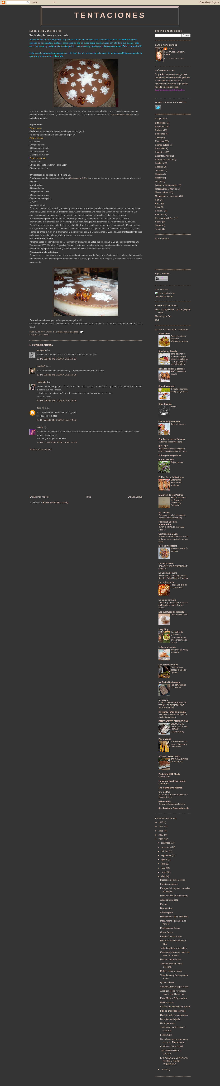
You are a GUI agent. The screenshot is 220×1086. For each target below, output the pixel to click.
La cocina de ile (166, 582)
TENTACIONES (110, 15)
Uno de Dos (164, 792)
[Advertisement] (53, 473)
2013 (161, 822)
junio (163, 868)
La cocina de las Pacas (121, 114)
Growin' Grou (164, 777)
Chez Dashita (165, 404)
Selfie (173, 407)
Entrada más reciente (39, 497)
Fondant (159, 163)
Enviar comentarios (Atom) (55, 502)
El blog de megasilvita (169, 455)
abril (163, 876)
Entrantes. (160, 152)
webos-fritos (164, 801)
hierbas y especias (167, 546)
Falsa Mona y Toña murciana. (174, 998)
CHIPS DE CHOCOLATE (172, 1046)
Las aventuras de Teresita (171, 612)
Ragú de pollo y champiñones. (174, 1015)
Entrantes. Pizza (163, 156)
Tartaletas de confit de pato (170, 442)
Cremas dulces (162, 145)
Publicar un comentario (40, 449)
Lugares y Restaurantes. (166, 185)
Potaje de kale (177, 462)
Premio (163, 904)
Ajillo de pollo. (166, 912)
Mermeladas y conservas (167, 196)
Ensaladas (160, 148)
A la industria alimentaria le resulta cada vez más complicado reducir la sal (173, 539)
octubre (165, 851)
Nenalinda (41, 382)
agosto (164, 859)
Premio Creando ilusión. (171, 936)
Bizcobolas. (160, 123)
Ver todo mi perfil (174, 59)
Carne (158, 137)
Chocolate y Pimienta (169, 421)
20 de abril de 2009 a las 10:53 (57, 359)
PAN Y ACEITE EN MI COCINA (173, 721)
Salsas (158, 222)
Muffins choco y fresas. (171, 971)
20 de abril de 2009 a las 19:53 (57, 420)
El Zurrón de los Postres (170, 495)
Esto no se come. (163, 159)
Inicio (88, 497)
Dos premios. (166, 908)
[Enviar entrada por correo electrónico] (81, 332)
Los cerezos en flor (168, 664)
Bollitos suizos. (167, 1002)
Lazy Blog (163, 629)
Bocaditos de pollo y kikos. (173, 880)
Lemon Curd (166, 1035)
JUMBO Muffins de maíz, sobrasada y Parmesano (179, 744)
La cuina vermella (167, 600)
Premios (159, 214)
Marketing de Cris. (163, 316)
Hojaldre (159, 178)
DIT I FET (163, 446)
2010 (161, 835)
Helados (159, 174)
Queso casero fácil (179, 614)
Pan (157, 200)
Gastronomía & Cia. (78, 178)
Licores (158, 181)
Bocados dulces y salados (171, 369)
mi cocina (163, 700)
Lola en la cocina (167, 647)
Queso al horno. (167, 982)
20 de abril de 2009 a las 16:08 (57, 375)
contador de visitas (164, 296)
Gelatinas (159, 170)
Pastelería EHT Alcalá (169, 774)
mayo (164, 872)
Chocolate (159, 141)
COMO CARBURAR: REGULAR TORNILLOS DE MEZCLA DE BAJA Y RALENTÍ (172, 705)
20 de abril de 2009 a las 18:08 (57, 400)
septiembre (166, 855)
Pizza (157, 207)
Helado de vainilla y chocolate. (174, 916)
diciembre (166, 843)
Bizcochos (160, 126)
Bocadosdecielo (166, 386)
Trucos (158, 229)
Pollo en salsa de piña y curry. (174, 895)
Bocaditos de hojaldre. (170, 1019)
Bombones (160, 134)
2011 (161, 831)
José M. (40, 408)
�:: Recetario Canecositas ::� (173, 808)
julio (163, 864)
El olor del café (166, 459)
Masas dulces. (162, 192)
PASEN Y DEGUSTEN (169, 756)
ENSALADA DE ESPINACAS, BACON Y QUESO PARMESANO (174, 1061)
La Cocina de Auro (167, 573)
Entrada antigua (135, 497)
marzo (164, 1069)
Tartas (44, 335)
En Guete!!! (164, 512)
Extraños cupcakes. (169, 884)
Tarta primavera (178, 424)
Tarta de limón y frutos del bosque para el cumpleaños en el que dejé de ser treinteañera (179, 359)
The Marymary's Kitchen (170, 788)
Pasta (158, 203)
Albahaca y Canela (167, 351)
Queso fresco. (166, 932)
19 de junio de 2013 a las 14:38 (57, 442)
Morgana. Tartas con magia (172, 712)
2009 (161, 839)
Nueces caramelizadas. (171, 959)
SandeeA (41, 366)
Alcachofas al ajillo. (169, 900)
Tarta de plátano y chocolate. (49, 35)
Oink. (157, 320)
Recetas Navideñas (164, 218)
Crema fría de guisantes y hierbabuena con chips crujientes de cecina (179, 637)
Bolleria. (159, 130)
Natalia (40, 427)
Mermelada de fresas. (170, 928)
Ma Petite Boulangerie (169, 682)
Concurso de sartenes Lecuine (171, 804)
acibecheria (164, 333)
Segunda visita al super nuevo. (174, 986)
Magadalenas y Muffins (166, 189)
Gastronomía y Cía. (168, 534)
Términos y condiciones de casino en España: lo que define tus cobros (173, 605)
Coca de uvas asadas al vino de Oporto (178, 670)
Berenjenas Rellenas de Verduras (176, 482)
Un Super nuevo (167, 1023)
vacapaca (41, 350)
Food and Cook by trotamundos (167, 523)
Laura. (170, 49)
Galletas (159, 167)
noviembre (166, 847)
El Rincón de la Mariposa (171, 477)
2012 (161, 826)
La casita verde (165, 563)
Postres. (159, 211)
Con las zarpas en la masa (171, 439)
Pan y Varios (164, 739)
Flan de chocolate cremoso (173, 1011)
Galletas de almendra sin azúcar (175, 1006)
